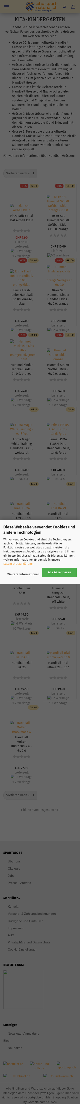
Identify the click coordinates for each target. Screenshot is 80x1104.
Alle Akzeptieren (59, 572)
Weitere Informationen (23, 574)
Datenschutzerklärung (18, 563)
